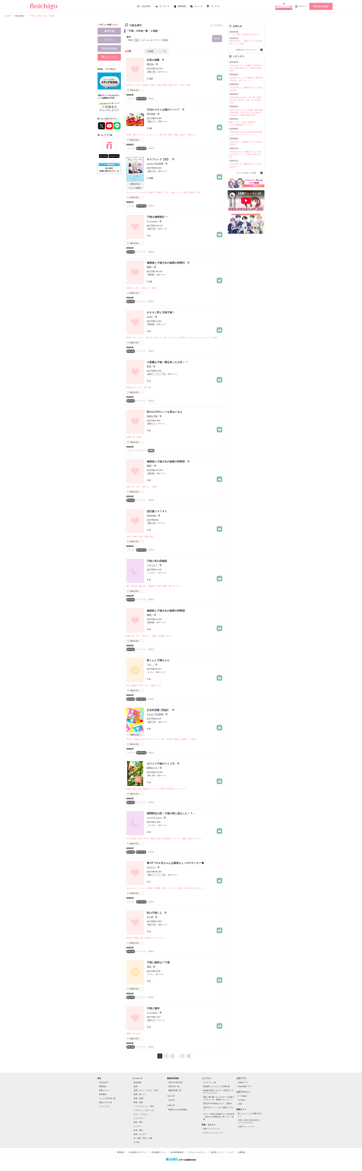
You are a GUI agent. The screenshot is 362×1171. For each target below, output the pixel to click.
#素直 (184, 839)
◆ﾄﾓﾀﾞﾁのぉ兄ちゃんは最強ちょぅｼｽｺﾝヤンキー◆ (175, 863)
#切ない (183, 135)
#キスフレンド (132, 192)
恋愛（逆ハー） (140, 1094)
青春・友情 (138, 1102)
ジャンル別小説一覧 (107, 1098)
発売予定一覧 (173, 1086)
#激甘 (189, 85)
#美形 (185, 192)
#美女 (190, 839)
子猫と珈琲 (153, 1008)
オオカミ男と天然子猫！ (161, 312)
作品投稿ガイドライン (138, 1152)
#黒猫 (136, 938)
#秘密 (154, 288)
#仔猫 (164, 85)
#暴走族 (129, 387)
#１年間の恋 (131, 839)
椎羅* (149, 267)
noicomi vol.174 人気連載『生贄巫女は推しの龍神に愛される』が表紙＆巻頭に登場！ (245, 68)
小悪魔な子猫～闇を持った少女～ (166, 362)
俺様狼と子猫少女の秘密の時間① (166, 262)
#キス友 (143, 192)
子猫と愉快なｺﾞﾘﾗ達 (158, 962)
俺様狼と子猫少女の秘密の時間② (166, 461)
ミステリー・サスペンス (144, 1110)
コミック (198, 6)
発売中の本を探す (175, 1082)
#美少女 (149, 338)
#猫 (149, 387)
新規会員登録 (320, 6)
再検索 (217, 38)
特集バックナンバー (211, 1129)
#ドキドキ (174, 338)
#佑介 (140, 536)
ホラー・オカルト (141, 1114)
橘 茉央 (150, 64)
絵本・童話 (138, 1130)
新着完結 (102, 1086)
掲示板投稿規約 (177, 1152)
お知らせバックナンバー (246, 50)
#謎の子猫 (149, 536)
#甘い (163, 739)
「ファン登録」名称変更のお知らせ (244, 34)
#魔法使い (142, 586)
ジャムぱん (152, 1012)
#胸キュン (192, 135)
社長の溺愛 (153, 60)
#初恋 (139, 437)
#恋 (133, 437)
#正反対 (129, 739)
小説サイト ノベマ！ (246, 1126)
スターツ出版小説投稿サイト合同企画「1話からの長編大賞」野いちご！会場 (218, 1116)
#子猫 (158, 85)
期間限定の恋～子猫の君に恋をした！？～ (171, 813)
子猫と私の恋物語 (157, 560)
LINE (240, 1104)
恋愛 (135, 1086)
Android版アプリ (244, 1086)
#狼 (127, 685)
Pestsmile (151, 515)
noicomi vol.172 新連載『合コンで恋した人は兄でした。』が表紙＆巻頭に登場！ (245, 154)
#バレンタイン (154, 739)
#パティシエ (143, 135)
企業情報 (241, 1152)
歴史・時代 (138, 1122)
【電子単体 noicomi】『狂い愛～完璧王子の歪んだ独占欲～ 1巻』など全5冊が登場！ (245, 100)
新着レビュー (104, 1090)
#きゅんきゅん (195, 338)
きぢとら (151, 867)
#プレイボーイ (138, 338)
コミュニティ (104, 1106)
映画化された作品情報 (177, 1110)
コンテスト (216, 6)
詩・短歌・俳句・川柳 (143, 1138)
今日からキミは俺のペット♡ (164, 109)
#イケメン (206, 338)
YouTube (241, 1100)
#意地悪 (157, 888)
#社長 (128, 85)
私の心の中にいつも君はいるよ (164, 411)
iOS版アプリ (243, 1082)
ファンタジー (139, 1118)
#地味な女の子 (140, 739)
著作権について (217, 1152)
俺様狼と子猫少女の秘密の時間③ (166, 610)
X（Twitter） (243, 1096)
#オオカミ (158, 338)
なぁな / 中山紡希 (155, 163)
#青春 (214, 338)
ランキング (164, 6)
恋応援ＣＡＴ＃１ (157, 511)
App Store (103, 156)
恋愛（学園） (139, 1098)
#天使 (158, 839)
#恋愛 (128, 789)
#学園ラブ (160, 192)
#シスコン (172, 888)
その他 (136, 1142)
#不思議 (134, 586)
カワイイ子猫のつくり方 (161, 763)
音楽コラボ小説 (105, 1102)
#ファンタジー (180, 789)
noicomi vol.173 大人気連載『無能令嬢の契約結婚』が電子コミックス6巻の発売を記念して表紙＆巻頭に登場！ (245, 112)
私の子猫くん (155, 912)
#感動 (128, 437)
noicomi (171, 1100)
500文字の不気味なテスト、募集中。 (218, 1103)
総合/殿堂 (138, 1082)
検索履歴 (218, 25)
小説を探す (146, 6)
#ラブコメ (155, 789)
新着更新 (102, 1094)
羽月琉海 (151, 114)
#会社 (182, 85)
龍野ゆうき (152, 768)
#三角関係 (166, 839)
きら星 (150, 917)
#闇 (145, 387)
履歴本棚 (109, 31)
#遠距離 (161, 636)
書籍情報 (182, 6)
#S (133, 288)
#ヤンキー (142, 888)
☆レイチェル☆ (154, 817)
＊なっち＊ (152, 565)
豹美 (149, 366)
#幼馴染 (134, 685)
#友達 (179, 888)
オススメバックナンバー (213, 1133)
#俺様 (128, 288)
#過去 (176, 135)
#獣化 (134, 789)
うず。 (150, 664)
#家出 (134, 135)
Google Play (114, 156)
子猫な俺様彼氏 (156, 216)
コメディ (137, 1126)
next (188, 1056)
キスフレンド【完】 (158, 159)
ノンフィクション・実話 (144, 1106)
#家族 (191, 192)
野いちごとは (109, 57)
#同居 (170, 85)
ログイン (303, 6)
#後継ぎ (151, 586)
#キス (159, 685)
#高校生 (145, 85)
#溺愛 (152, 85)
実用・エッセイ (140, 1134)
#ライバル (177, 586)
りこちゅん (152, 221)
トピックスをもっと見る (246, 173)
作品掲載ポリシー (158, 1152)
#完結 (193, 739)
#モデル (169, 636)
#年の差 (163, 135)
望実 (149, 966)
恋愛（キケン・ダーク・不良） (146, 1090)
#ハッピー (198, 839)
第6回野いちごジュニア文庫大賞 (216, 1086)
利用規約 (120, 1152)
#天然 (128, 338)
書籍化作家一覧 (174, 1090)
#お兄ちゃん (131, 888)
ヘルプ (230, 1152)
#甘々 (176, 85)
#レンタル (136, 85)
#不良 (186, 888)
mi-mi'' (150, 317)
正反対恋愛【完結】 (158, 710)
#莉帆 (134, 536)
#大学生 (129, 938)
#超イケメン (176, 192)
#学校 (158, 586)
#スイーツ (154, 135)
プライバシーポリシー (197, 1152)
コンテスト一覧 (209, 1082)
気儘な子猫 (152, 416)
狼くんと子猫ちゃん (158, 660)
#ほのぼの (136, 1033)
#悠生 (128, 536)
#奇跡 (152, 839)
